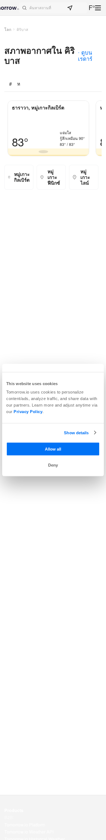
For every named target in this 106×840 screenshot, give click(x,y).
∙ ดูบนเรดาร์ (85, 55)
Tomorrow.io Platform (24, 824)
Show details (76, 432)
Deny (53, 465)
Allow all (53, 449)
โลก (7, 29)
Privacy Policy (28, 411)
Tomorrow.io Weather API (29, 831)
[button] (53, 7)
